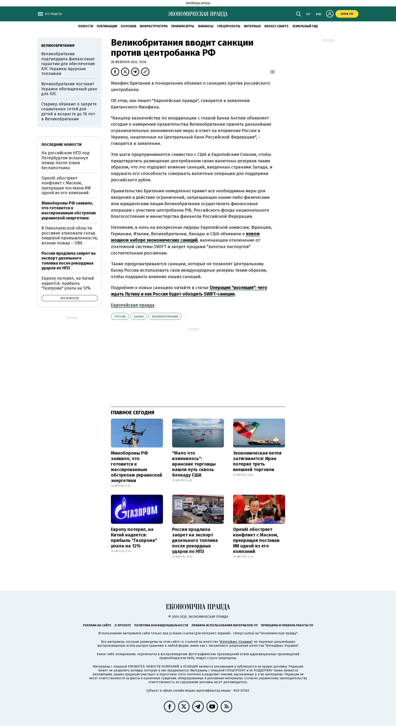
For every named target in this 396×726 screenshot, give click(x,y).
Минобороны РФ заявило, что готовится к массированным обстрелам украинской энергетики (136, 466)
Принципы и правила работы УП (287, 625)
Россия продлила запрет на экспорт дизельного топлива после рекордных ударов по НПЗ (195, 540)
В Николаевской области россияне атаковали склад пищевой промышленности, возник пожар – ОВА (69, 236)
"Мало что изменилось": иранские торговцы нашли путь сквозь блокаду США (194, 464)
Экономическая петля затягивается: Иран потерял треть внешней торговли (257, 461)
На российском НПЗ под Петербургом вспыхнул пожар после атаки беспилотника (65, 160)
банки (138, 316)
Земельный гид (305, 26)
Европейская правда (132, 305)
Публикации (107, 26)
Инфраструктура (154, 26)
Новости (85, 26)
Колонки (128, 26)
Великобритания (165, 316)
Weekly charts (276, 26)
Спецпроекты (228, 26)
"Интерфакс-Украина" (235, 642)
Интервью (252, 26)
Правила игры (182, 26)
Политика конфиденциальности (161, 625)
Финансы (205, 26)
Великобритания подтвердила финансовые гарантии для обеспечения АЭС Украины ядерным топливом (68, 63)
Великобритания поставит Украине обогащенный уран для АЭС (69, 88)
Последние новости (61, 144)
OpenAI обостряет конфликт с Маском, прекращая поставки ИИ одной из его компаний (256, 540)
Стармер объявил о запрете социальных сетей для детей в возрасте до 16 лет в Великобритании (69, 111)
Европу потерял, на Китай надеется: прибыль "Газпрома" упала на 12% (134, 538)
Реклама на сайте (97, 625)
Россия (120, 316)
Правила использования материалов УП (225, 625)
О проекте (123, 625)
